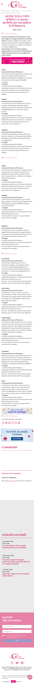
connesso (12, 481)
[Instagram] (12, 663)
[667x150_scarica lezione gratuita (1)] (17, 63)
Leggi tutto (18, 681)
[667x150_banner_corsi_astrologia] (17, 414)
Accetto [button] (13, 681)
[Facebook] (22, 663)
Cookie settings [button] (6, 681)
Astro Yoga (5, 543)
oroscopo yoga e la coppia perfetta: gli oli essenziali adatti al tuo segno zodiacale (16, 561)
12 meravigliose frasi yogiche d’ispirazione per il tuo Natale (14, 546)
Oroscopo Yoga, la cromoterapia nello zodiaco (15, 574)
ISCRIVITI (17, 640)
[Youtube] (17, 663)
